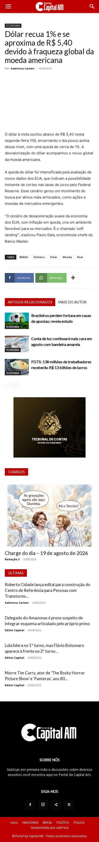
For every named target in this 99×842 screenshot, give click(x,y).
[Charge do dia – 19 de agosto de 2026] (49, 514)
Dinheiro (39, 257)
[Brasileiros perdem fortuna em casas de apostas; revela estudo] (17, 321)
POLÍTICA (63, 823)
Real (80, 257)
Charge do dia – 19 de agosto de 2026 (46, 553)
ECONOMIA (13, 25)
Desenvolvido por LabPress (49, 828)
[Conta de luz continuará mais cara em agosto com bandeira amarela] (17, 344)
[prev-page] (8, 385)
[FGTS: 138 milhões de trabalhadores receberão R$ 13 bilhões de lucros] (17, 367)
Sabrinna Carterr (23, 68)
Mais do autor (72, 302)
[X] (69, 805)
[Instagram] (43, 804)
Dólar (53, 257)
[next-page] (15, 385)
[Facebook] (30, 805)
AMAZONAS (30, 823)
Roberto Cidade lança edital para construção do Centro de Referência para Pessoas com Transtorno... (47, 590)
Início (14, 823)
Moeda (67, 257)
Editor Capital (14, 630)
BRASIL (23, 257)
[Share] (56, 805)
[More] (73, 278)
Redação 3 (12, 559)
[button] (8, 6)
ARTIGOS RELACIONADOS (30, 302)
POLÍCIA (79, 823)
